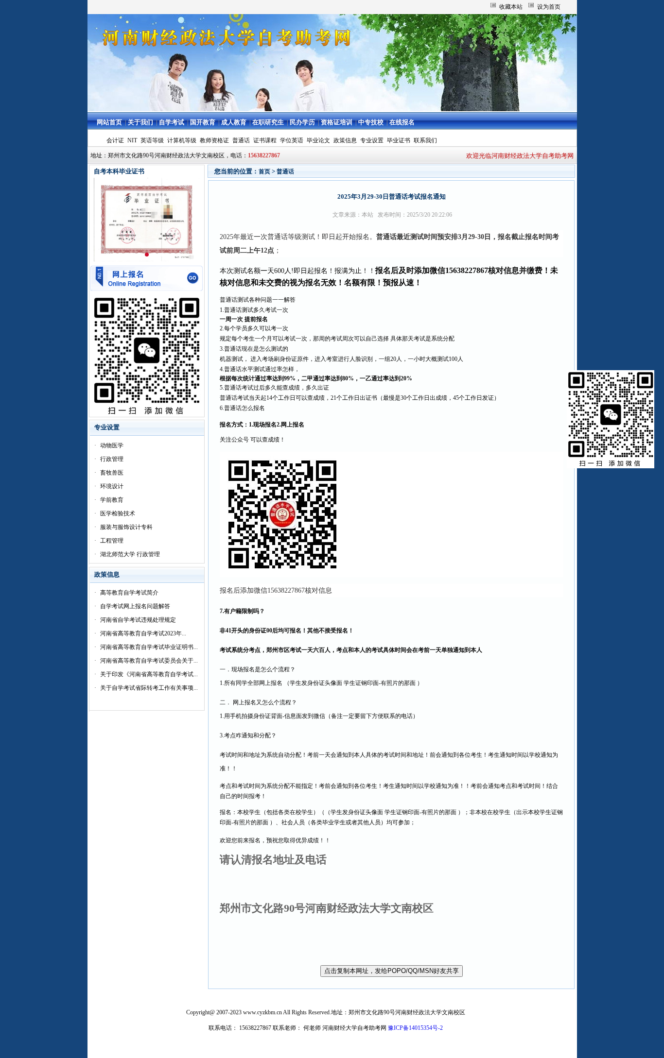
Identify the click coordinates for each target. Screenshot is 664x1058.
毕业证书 (398, 140)
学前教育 (111, 499)
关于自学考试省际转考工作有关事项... (149, 687)
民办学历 (302, 122)
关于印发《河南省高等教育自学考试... (149, 674)
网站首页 (109, 122)
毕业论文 (318, 140)
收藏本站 (511, 6)
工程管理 (111, 540)
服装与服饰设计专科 (126, 527)
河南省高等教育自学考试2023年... (143, 633)
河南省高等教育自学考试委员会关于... (149, 660)
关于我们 (140, 122)
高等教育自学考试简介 (129, 592)
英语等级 (152, 140)
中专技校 (371, 122)
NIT (132, 140)
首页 (264, 171)
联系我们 (425, 140)
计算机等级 (181, 140)
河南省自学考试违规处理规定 (138, 619)
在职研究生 (268, 122)
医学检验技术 (117, 513)
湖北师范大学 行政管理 (130, 554)
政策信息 (345, 140)
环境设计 (111, 486)
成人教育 (233, 122)
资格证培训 (336, 122)
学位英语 (291, 140)
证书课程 (265, 140)
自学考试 (171, 122)
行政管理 (111, 459)
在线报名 (402, 122)
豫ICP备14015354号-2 (415, 1027)
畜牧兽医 (111, 472)
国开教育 (202, 122)
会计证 (115, 140)
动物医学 (111, 445)
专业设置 (372, 140)
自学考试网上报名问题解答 (135, 606)
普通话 (241, 140)
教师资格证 (214, 140)
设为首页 (548, 6)
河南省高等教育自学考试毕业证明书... (149, 647)
